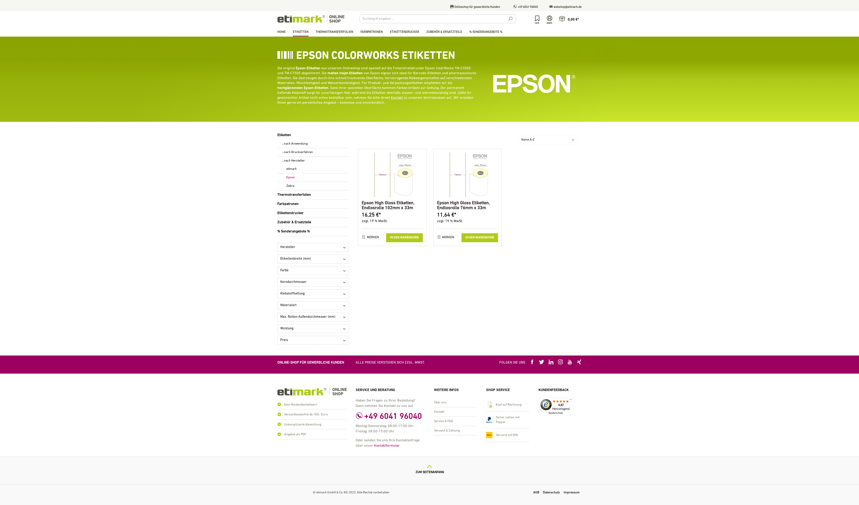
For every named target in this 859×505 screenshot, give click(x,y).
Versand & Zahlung (447, 430)
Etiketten (284, 135)
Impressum (572, 492)
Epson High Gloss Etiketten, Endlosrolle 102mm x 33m (388, 205)
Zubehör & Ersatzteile (294, 222)
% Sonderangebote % (293, 231)
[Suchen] (510, 19)
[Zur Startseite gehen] (310, 19)
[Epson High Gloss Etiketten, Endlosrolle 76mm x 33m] (467, 175)
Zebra (290, 186)
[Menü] (570, 400)
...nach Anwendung (295, 143)
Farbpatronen (288, 204)
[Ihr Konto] (549, 18)
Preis (284, 340)
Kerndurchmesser (293, 282)
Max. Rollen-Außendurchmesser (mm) (307, 317)
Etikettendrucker (290, 213)
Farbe (284, 270)
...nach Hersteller (293, 160)
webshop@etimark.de (567, 7)
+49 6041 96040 (527, 7)
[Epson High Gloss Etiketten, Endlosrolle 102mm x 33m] (392, 175)
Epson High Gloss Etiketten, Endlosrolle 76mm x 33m (463, 205)
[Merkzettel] (537, 18)
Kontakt (397, 98)
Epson (290, 177)
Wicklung (286, 328)
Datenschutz (551, 492)
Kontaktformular (387, 446)
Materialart (288, 305)
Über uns (440, 402)
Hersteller (287, 247)
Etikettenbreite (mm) (295, 259)
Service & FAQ (443, 421)
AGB (536, 492)
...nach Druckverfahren (297, 152)
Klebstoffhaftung (292, 293)
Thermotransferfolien (294, 195)
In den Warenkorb (404, 237)
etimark (291, 169)
